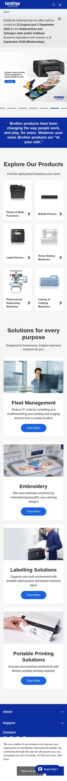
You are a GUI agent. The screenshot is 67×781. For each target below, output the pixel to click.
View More (33, 427)
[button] (11, 108)
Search (53, 4)
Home (6, 12)
